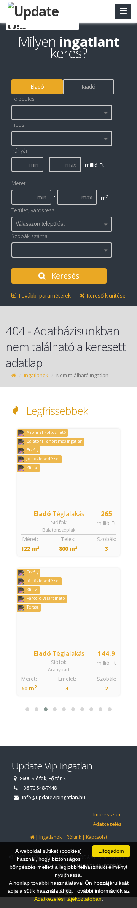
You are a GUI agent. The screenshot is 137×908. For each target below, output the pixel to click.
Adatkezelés (107, 823)
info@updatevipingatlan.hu (53, 797)
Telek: (68, 539)
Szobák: (106, 539)
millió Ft (106, 523)
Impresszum (107, 814)
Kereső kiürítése (105, 295)
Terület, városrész (32, 210)
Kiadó (88, 86)
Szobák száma (29, 236)
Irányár (19, 150)
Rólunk (74, 837)
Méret (18, 183)
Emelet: (67, 678)
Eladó (37, 86)
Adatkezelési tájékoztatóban (68, 899)
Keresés (64, 276)
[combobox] (61, 112)
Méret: (30, 539)
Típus (17, 124)
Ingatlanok (36, 375)
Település (23, 98)
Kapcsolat (96, 837)
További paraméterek (43, 295)
